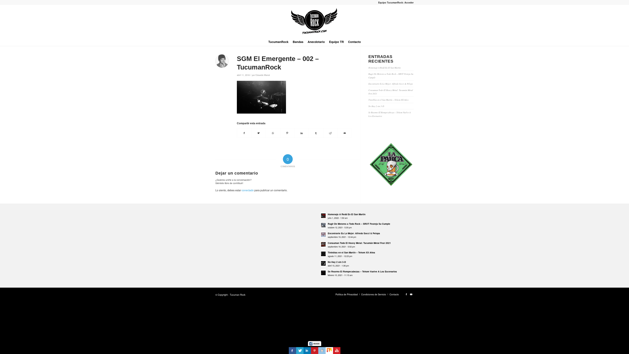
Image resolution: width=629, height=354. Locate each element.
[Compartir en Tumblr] (316, 133)
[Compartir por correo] (345, 133)
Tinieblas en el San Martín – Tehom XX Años (388, 99)
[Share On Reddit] (322, 350)
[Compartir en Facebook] (244, 133)
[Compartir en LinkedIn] (302, 133)
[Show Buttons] (314, 345)
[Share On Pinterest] (314, 350)
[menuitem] (395, 2)
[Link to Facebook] (406, 294)
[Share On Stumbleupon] (329, 350)
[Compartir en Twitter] (259, 133)
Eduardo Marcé (263, 75)
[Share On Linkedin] (307, 350)
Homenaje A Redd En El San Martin (384, 67)
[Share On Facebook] (292, 350)
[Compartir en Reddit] (330, 133)
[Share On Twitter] (300, 350)
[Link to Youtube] (411, 294)
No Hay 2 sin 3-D (376, 106)
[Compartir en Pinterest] (287, 133)
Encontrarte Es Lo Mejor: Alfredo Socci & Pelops (390, 83)
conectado (248, 190)
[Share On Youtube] (336, 350)
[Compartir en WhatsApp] (273, 133)
